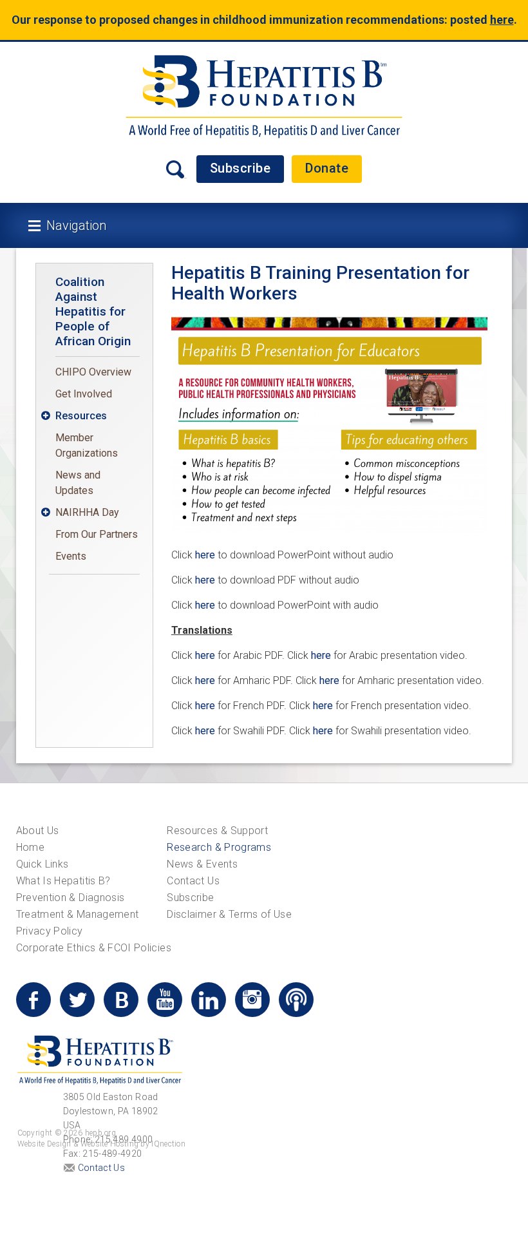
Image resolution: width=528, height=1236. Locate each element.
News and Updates (77, 483)
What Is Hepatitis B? (63, 881)
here (205, 555)
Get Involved (83, 394)
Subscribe (240, 168)
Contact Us (193, 881)
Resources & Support (217, 830)
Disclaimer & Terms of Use (229, 914)
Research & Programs (219, 847)
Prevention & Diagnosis (70, 897)
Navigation (76, 225)
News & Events (202, 864)
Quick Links (42, 864)
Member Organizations (86, 445)
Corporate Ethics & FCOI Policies (93, 948)
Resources (81, 416)
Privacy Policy (49, 931)
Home (30, 847)
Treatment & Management (77, 914)
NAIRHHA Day (87, 512)
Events (70, 556)
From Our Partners (96, 534)
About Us (37, 830)
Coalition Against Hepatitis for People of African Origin (93, 311)
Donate (326, 168)
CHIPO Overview (93, 372)
